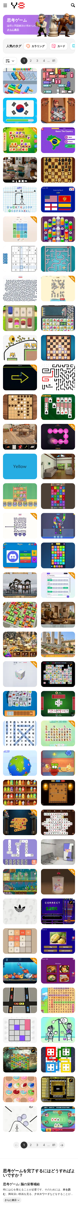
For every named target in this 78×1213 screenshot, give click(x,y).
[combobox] (10, 60)
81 (53, 61)
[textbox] (10, 60)
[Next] (69, 45)
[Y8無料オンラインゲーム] (18, 5)
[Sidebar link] (5, 5)
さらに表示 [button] (11, 1199)
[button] (13, 30)
